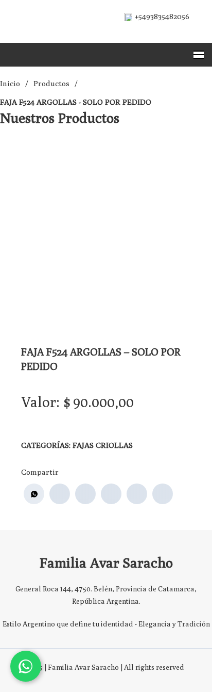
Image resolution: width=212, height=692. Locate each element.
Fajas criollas (103, 445)
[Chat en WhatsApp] (25, 666)
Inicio (10, 83)
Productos (51, 83)
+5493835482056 (162, 16)
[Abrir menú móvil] (198, 55)
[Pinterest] (137, 494)
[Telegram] (162, 494)
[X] (85, 494)
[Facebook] (59, 494)
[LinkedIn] (111, 494)
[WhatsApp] (34, 494)
